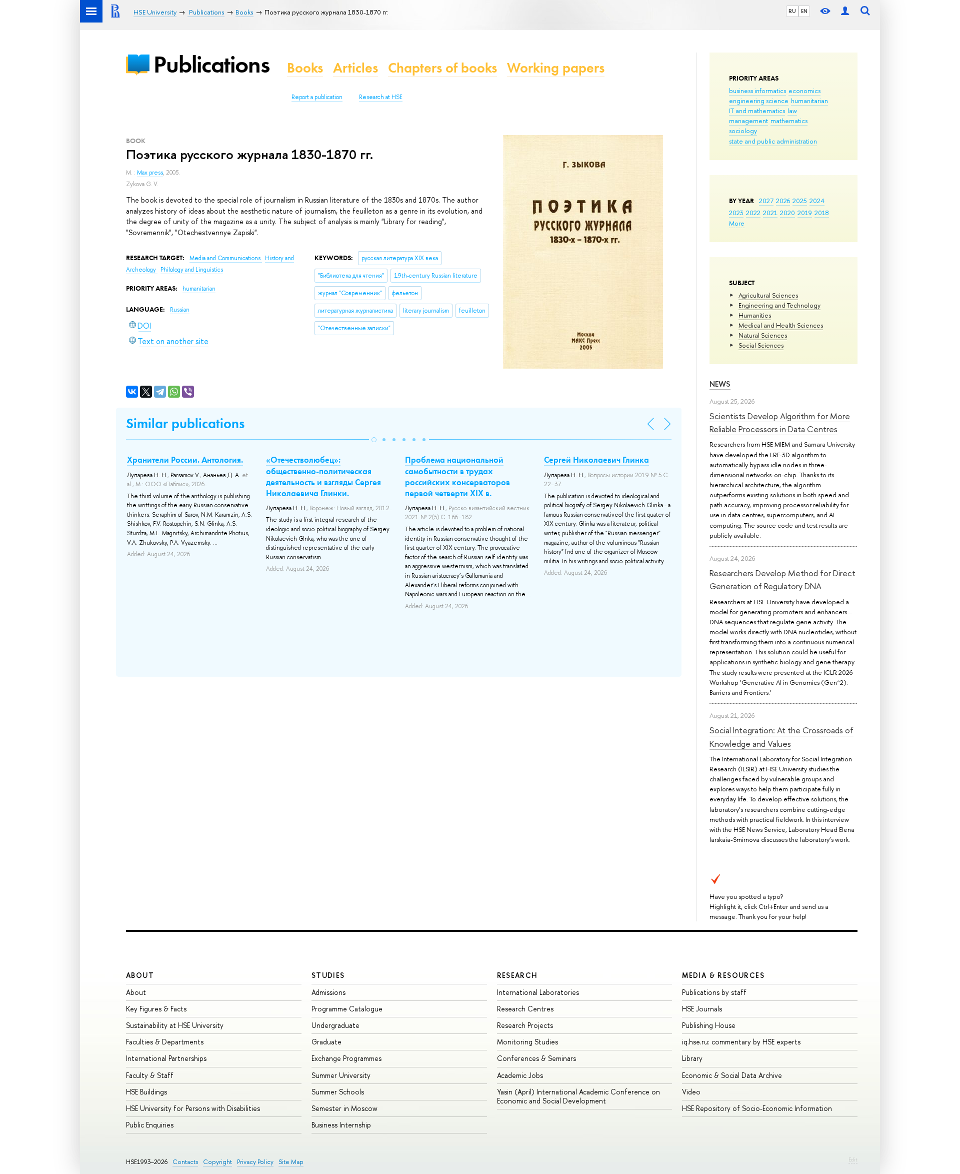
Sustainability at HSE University (175, 1025)
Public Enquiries (150, 1124)
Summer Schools (338, 1091)
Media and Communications (226, 258)
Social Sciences (761, 345)
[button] (374, 440)
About (140, 975)
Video (691, 1091)
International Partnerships (166, 1058)
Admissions (329, 992)
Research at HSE (380, 97)
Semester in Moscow (345, 1108)
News (720, 384)
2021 (770, 212)
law (792, 110)
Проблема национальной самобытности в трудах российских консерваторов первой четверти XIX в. (457, 476)
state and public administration (773, 141)
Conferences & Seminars (536, 1058)
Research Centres (525, 1008)
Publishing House (709, 1025)
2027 (766, 200)
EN (804, 11)
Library (692, 1058)
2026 (783, 200)
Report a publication (317, 97)
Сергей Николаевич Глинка (596, 459)
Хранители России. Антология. (185, 459)
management (748, 120)
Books (305, 68)
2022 (753, 212)
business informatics (757, 90)
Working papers (555, 68)
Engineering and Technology (779, 305)
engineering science (758, 100)
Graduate (327, 1041)
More (736, 223)
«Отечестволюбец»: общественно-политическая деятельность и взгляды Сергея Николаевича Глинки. (323, 476)
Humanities (754, 315)
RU (792, 11)
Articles (355, 68)
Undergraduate (336, 1025)
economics (804, 90)
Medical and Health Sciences (780, 325)
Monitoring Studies (527, 1041)
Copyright (217, 1161)
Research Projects (525, 1025)
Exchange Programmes (347, 1058)
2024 (817, 200)
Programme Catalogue (347, 1008)
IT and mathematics (757, 110)
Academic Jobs (520, 1075)
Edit (853, 1159)
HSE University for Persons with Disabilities (193, 1108)
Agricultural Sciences (768, 295)
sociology (743, 130)
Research (517, 975)
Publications (212, 64)
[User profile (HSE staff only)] (845, 11)
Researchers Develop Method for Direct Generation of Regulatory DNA (783, 579)
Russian (180, 310)
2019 (805, 212)
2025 (799, 200)
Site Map (291, 1161)
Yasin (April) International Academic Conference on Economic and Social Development (578, 1096)
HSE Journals (702, 1008)
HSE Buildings (146, 1091)
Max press (150, 173)
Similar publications (185, 423)
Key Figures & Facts (156, 1008)
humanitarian (809, 100)
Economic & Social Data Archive (732, 1075)
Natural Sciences (762, 335)
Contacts (185, 1161)
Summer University (341, 1075)
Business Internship (341, 1124)
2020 (787, 212)
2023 (736, 212)
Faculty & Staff (150, 1075)
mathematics (789, 120)
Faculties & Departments (165, 1041)
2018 (821, 212)
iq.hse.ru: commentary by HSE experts (741, 1041)
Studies (328, 975)
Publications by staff (714, 992)
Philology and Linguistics (191, 270)
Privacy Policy (255, 1161)
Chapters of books (442, 68)
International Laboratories (538, 992)
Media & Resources (723, 975)
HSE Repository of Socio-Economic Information (757, 1108)
